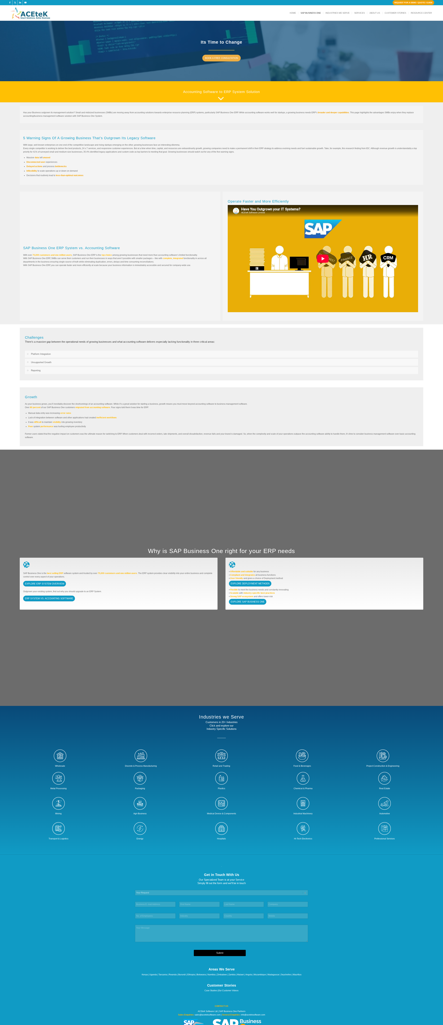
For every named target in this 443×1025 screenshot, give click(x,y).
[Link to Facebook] (9, 2)
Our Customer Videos (228, 990)
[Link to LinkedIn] (20, 2)
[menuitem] (292, 13)
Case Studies (211, 990)
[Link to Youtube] (25, 2)
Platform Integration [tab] (41, 354)
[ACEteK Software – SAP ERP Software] (35, 13)
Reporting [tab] (35, 370)
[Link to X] (14, 2)
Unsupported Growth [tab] (41, 362)
